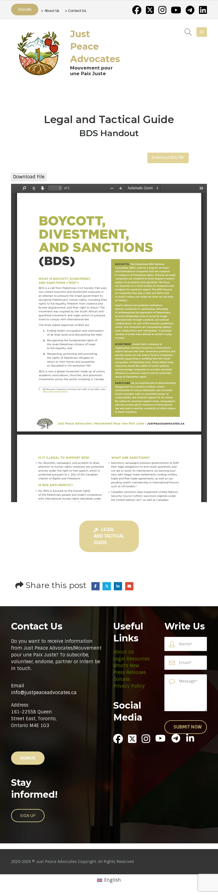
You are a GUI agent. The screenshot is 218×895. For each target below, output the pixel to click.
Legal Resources (131, 659)
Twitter (106, 586)
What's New (126, 666)
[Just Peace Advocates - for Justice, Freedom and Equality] (38, 52)
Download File (29, 177)
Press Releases (129, 672)
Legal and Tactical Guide (109, 536)
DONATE (27, 758)
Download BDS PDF (168, 157)
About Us (52, 10)
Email (129, 586)
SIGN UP (27, 815)
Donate (121, 679)
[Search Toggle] (188, 32)
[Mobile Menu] (201, 32)
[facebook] (136, 10)
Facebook (95, 586)
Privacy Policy (129, 686)
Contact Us (77, 10)
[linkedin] (203, 10)
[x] (150, 10)
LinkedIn (118, 586)
